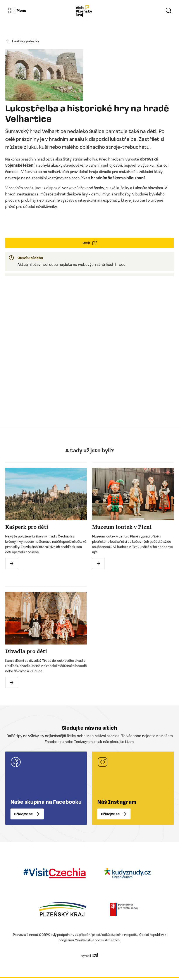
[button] (17, 10)
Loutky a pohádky (25, 41)
